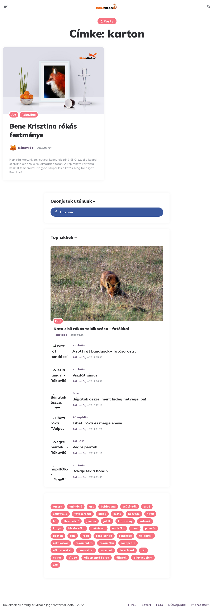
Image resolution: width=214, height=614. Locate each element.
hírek (150, 513)
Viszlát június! (85, 375)
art (91, 506)
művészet (98, 528)
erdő (147, 506)
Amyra (57, 506)
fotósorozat (82, 513)
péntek (58, 535)
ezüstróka (60, 513)
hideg (102, 513)
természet (127, 550)
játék (107, 521)
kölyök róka (76, 528)
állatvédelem (143, 557)
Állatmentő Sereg (96, 557)
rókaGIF (78, 441)
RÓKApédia (80, 417)
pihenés (150, 528)
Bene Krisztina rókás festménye (43, 130)
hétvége (134, 513)
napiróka (118, 528)
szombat (106, 550)
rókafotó (125, 535)
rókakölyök (60, 543)
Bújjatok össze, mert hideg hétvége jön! (109, 399)
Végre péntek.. (85, 447)
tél (143, 550)
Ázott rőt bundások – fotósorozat (104, 351)
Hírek (132, 605)
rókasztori (86, 550)
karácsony (125, 521)
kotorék (145, 521)
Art (13, 114)
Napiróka (78, 345)
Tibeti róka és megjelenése (97, 423)
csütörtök (130, 506)
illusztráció (71, 521)
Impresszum (200, 605)
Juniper (91, 521)
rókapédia (128, 543)
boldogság (108, 506)
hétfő (117, 513)
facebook (66, 212)
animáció (75, 506)
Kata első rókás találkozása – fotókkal (91, 328)
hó (54, 521)
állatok (121, 557)
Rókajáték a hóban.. (91, 471)
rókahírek (145, 535)
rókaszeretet (62, 550)
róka (85, 535)
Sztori (146, 605)
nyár (135, 528)
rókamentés (84, 543)
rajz (72, 535)
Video (73, 557)
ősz (55, 564)
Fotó (58, 321)
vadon (57, 557)
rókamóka (107, 543)
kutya (57, 528)
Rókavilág (29, 114)
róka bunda (104, 535)
